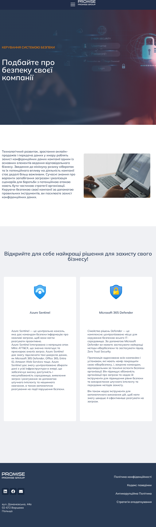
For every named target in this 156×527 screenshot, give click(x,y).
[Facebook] (13, 491)
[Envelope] (21, 491)
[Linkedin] (5, 491)
